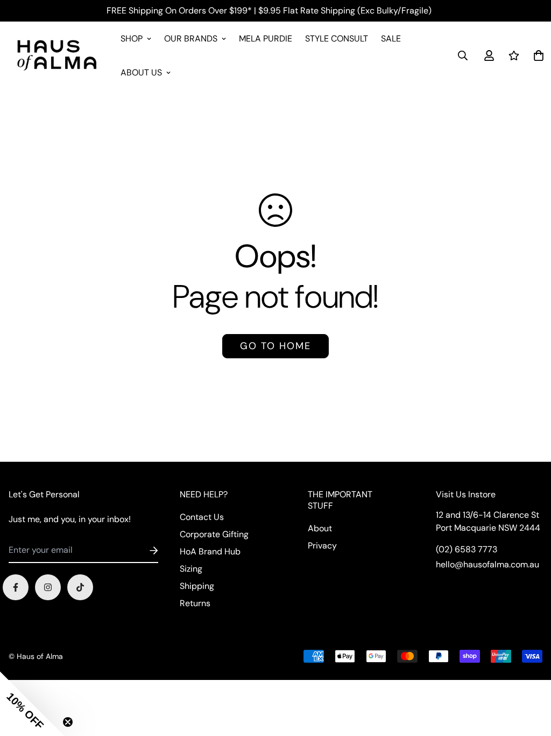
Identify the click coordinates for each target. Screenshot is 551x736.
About (320, 528)
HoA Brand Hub (210, 551)
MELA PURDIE (265, 38)
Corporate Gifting (214, 534)
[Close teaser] (67, 722)
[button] (32, 703)
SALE (391, 38)
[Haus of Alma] (57, 55)
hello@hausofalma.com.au (487, 564)
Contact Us (202, 517)
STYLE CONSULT (336, 38)
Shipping (197, 586)
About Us (141, 72)
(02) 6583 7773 (466, 549)
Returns (195, 603)
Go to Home (275, 345)
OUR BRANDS (190, 38)
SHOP (132, 38)
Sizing (191, 568)
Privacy (322, 545)
